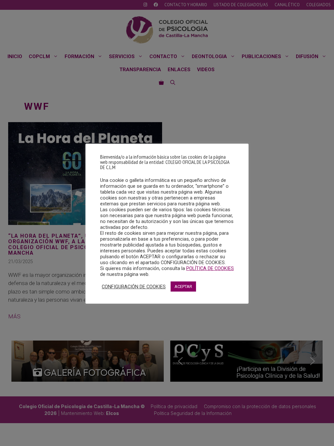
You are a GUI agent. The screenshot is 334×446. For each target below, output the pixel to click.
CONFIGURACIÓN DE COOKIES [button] (134, 287)
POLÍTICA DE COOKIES (210, 268)
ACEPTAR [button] (183, 286)
